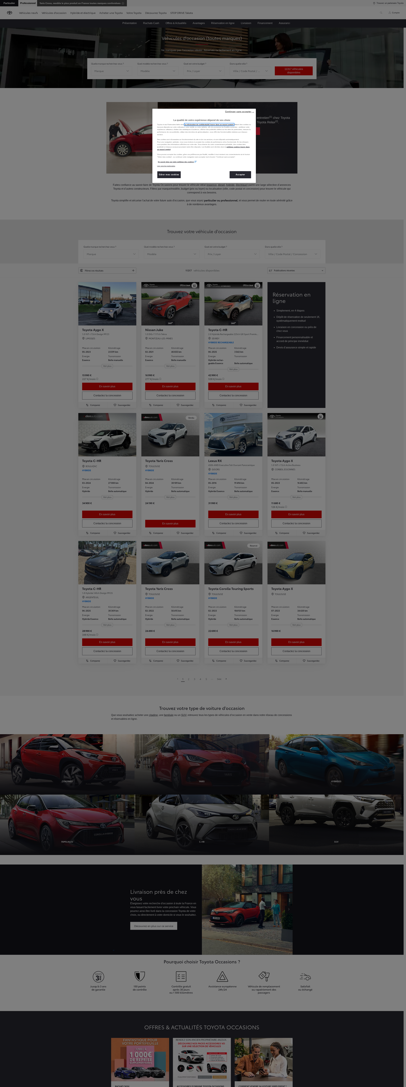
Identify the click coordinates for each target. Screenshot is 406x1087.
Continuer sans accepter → (239, 111)
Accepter (240, 174)
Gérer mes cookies (169, 174)
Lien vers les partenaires (166, 166)
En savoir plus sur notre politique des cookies (176, 162)
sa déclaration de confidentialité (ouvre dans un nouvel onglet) (209, 124)
